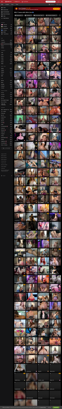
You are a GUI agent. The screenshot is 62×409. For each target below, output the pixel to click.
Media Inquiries (4, 159)
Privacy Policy (3, 161)
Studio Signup (3, 166)
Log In (58, 1)
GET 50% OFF (56, 8)
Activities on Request (51, 15)
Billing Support (3, 155)
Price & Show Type (38, 15)
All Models (3, 168)
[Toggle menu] (2, 1)
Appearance (19, 15)
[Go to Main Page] (8, 1)
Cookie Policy (43, 407)
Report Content (4, 157)
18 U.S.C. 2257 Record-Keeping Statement (5, 170)
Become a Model (4, 164)
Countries (28, 15)
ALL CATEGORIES (7, 148)
